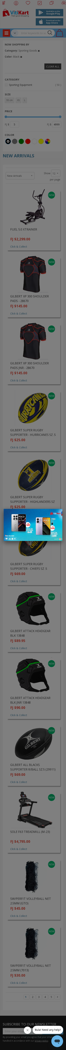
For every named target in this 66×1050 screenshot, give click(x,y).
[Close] (57, 513)
